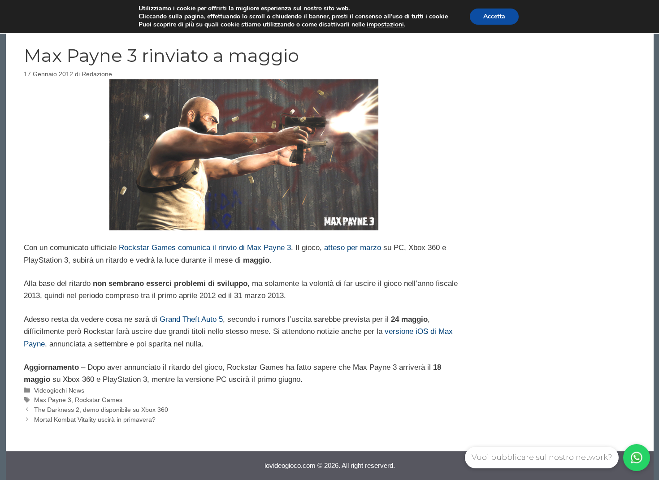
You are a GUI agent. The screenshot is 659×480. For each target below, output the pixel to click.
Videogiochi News (59, 390)
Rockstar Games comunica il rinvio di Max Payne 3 (205, 247)
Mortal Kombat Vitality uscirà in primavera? (95, 419)
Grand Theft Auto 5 (191, 319)
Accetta (494, 16)
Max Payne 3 (52, 399)
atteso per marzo (352, 247)
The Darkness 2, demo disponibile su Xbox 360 (101, 409)
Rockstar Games (98, 399)
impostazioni (385, 25)
